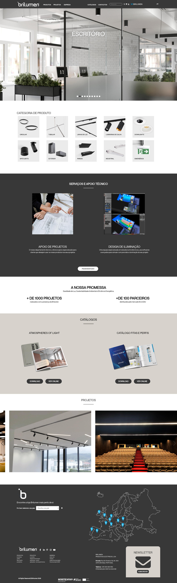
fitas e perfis (19, 560)
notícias (51, 558)
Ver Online (53, 381)
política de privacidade (55, 560)
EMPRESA (52, 555)
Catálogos (92, 5)
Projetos (57, 5)
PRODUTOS (20, 555)
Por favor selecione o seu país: (26, 508)
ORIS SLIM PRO (88, 33)
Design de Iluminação (124, 246)
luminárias (19, 557)
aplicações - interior (34, 560)
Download (35, 381)
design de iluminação (35, 558)
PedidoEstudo (88, 269)
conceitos (32, 557)
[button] (2, 443)
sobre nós (52, 557)
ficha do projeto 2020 (55, 562)
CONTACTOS (102, 5)
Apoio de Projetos (53, 246)
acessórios (19, 562)
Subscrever (143, 571)
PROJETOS (33, 555)
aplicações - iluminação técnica (37, 562)
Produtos (47, 5)
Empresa (67, 5)
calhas (18, 558)
